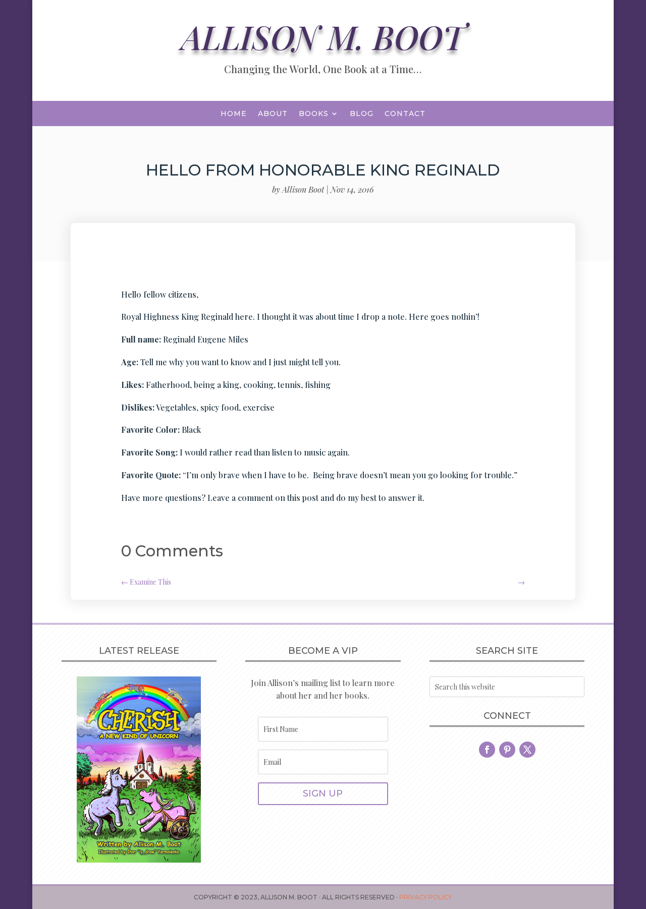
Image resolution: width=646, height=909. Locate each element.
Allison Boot (303, 189)
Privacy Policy (425, 897)
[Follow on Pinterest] (507, 750)
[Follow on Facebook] (487, 750)
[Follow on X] (527, 750)
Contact (405, 114)
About (273, 114)
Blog (361, 114)
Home (234, 114)
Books (314, 114)
